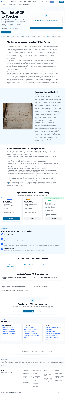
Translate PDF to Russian (58, 380)
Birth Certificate (35, 374)
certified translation (10, 183)
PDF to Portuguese (12, 331)
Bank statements (34, 333)
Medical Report (35, 373)
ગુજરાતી (52, 361)
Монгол (29, 362)
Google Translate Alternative (27, 373)
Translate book (54, 335)
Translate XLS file (9, 262)
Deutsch (30, 361)
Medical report (33, 335)
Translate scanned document (50, 331)
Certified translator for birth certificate (13, 264)
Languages (19, 1)
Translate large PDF (48, 329)
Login (57, 1)
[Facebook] (61, 392)
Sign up (5, 235)
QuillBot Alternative (26, 382)
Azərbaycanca (10, 361)
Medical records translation (11, 261)
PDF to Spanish (5, 327)
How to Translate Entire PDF (48, 376)
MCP (52, 1)
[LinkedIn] (59, 392)
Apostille (25, 337)
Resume (34, 384)
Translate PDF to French (58, 373)
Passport (32, 327)
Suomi (46, 361)
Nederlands (40, 362)
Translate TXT (47, 339)
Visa (38, 335)
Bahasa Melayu (35, 362)
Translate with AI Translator (48, 378)
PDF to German (5, 331)
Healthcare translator (10, 266)
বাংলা (18, 361)
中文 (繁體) (3, 365)
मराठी (31, 362)
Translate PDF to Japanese (59, 379)
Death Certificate (36, 379)
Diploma (32, 331)
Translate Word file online (46, 261)
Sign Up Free (15, 31)
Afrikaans (2, 361)
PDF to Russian (5, 333)
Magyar (2, 362)
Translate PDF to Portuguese (59, 376)
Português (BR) (55, 362)
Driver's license (26, 335)
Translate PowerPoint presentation (30, 262)
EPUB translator (27, 261)
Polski (52, 362)
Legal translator (44, 264)
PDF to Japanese (12, 333)
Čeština (24, 361)
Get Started (11, 218)
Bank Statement (35, 383)
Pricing (25, 1)
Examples (29, 1)
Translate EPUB (47, 335)
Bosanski (21, 361)
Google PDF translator (46, 262)
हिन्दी (57, 361)
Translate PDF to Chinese (59, 377)
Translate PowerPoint (56, 333)
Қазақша (19, 362)
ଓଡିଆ (46, 362)
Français (49, 361)
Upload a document (27, 311)
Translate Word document (56, 327)
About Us (2, 372)
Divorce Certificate (36, 377)
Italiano (9, 362)
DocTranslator (4, 370)
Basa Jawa (16, 362)
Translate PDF (47, 327)
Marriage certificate (27, 329)
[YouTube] (63, 392)
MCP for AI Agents (47, 381)
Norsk (44, 362)
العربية (6, 361)
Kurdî (26, 362)
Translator (13, 1)
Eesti (40, 361)
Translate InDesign (48, 337)
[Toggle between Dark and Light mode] (42, 2)
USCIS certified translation (29, 264)
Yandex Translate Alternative (27, 376)
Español (37, 361)
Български (15, 361)
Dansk (27, 361)
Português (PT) (61, 362)
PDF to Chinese (11, 329)
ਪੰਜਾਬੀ (49, 362)
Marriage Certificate (36, 376)
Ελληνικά (33, 361)
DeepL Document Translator (27, 374)
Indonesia (6, 362)
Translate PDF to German (59, 374)
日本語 (12, 362)
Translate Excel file (48, 333)
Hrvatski (60, 361)
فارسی (43, 361)
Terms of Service (7, 372)
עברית (55, 361)
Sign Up (61, 1)
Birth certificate (26, 327)
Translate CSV (55, 337)
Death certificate (27, 331)
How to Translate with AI (48, 379)
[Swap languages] (46, 25)
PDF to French (12, 327)
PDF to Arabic (5, 329)
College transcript (27, 333)
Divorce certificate (35, 329)
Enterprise (34, 1)
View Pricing (38, 311)
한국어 (23, 362)
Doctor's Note (35, 386)
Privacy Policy (13, 372)
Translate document (6, 31)
